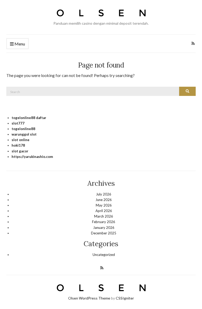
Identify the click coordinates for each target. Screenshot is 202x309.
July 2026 (103, 194)
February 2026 (103, 222)
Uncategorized (104, 255)
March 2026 (103, 216)
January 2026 (103, 227)
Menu (19, 43)
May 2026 (104, 205)
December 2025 (103, 233)
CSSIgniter (125, 298)
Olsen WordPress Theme (89, 298)
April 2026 (103, 211)
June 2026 (103, 200)
